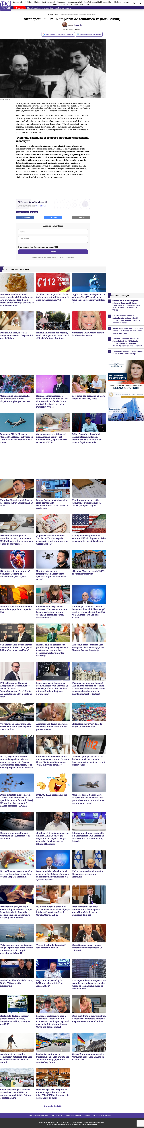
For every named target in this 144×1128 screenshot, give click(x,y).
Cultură (126, 2)
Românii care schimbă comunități (97, 2)
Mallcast (74, 4)
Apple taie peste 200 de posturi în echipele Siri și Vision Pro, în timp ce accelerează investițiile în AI (88, 298)
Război (37, 2)
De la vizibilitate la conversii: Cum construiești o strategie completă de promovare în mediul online (89, 1018)
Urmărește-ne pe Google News (90, 34)
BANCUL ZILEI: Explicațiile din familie (51, 796)
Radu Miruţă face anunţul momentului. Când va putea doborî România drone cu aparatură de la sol (86, 910)
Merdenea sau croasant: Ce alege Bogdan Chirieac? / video (88, 397)
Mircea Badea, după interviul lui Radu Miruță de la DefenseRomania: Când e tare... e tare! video (52, 504)
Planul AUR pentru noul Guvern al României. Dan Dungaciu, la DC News (17, 503)
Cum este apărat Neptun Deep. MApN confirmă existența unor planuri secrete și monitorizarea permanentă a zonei (88, 798)
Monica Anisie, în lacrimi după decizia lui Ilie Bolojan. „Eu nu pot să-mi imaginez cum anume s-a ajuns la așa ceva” (52, 875)
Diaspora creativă (75, 2)
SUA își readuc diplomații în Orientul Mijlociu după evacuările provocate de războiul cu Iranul (89, 538)
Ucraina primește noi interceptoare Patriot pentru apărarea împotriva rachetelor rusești (51, 575)
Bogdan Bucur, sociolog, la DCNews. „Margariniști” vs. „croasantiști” (50, 983)
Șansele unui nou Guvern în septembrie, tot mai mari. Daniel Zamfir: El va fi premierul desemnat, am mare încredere (126, 319)
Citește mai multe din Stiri (53, 1106)
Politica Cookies (56, 1115)
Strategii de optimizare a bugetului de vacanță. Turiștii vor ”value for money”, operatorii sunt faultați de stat (52, 1058)
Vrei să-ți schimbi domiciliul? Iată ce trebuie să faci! (51, 946)
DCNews (5, 6)
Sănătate (117, 2)
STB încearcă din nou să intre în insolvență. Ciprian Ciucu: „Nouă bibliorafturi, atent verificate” (16, 647)
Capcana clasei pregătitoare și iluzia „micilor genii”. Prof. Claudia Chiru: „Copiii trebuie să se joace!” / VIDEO (51, 438)
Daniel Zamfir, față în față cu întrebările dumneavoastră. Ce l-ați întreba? (88, 948)
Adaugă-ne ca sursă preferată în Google (59, 34)
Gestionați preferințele (73, 1115)
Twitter (54, 217)
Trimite (53, 252)
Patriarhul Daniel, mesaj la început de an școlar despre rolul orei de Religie (16, 335)
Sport (55, 4)
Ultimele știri (18, 2)
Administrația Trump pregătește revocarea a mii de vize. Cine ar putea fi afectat (52, 726)
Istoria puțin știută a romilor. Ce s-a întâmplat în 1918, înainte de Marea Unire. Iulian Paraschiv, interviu (88, 837)
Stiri (56, 14)
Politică (29, 2)
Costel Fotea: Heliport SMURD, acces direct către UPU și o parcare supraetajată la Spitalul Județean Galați (15, 1093)
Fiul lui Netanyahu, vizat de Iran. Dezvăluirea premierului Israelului (88, 874)
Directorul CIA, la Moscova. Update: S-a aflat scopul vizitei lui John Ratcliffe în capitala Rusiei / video (17, 438)
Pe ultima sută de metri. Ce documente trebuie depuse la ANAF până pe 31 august (86, 503)
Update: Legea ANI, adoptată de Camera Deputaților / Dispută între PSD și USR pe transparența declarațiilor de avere (52, 1093)
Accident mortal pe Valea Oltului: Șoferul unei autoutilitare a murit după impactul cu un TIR (52, 297)
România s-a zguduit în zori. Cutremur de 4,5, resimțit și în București (15, 836)
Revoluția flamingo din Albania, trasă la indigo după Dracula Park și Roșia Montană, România (53, 335)
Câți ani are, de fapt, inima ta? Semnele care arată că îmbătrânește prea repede (15, 574)
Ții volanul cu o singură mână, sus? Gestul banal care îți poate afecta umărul (15, 726)
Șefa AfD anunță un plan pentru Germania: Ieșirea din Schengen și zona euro (88, 1057)
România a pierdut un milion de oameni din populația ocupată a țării (16, 609)
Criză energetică (48, 2)
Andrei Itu (78, 25)
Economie (61, 2)
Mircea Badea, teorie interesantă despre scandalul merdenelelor (49, 8)
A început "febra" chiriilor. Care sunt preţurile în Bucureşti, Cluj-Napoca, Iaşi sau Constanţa (88, 647)
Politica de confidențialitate (38, 1115)
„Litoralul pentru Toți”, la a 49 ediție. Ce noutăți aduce (87, 725)
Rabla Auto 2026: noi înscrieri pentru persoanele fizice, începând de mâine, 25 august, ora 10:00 (15, 1019)
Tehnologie (64, 4)
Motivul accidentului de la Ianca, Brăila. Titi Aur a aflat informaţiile (16, 983)
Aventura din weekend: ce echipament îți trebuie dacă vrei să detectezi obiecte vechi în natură (16, 1058)
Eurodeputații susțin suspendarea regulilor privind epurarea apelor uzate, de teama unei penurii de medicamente (89, 984)
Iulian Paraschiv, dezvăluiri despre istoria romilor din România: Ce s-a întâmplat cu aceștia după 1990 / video (86, 438)
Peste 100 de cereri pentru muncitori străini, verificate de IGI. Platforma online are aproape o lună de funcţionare (16, 539)
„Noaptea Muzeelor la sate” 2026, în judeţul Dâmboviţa (88, 572)
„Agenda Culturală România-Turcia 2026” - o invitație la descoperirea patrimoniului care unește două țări (52, 539)
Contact (87, 1115)
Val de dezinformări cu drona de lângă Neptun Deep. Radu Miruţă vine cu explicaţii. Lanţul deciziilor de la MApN (16, 949)
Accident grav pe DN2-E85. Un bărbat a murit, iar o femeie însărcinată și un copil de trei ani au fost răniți (88, 760)
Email (83, 217)
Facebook (27, 217)
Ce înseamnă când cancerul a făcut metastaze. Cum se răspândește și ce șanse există (15, 398)
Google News (40, 206)
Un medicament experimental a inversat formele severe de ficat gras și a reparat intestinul (16, 874)
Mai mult (85, 4)
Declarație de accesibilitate (102, 1115)
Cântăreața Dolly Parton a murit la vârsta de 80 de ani (88, 334)
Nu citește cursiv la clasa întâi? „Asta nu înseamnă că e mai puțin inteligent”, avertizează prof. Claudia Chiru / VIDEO (53, 910)
